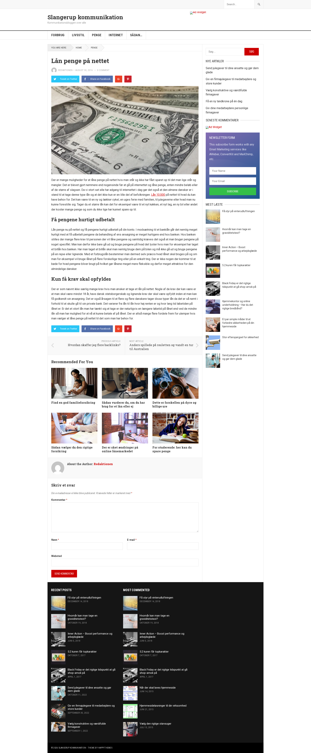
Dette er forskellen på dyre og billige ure (174, 404)
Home (79, 47)
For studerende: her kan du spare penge (172, 449)
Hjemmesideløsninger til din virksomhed (163, 705)
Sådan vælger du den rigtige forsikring (72, 449)
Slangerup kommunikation (85, 17)
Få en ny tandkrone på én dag (224, 101)
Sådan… (136, 35)
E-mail (132, 539)
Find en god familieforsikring (73, 402)
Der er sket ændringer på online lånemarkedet (120, 449)
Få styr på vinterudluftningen (238, 211)
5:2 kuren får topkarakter (236, 265)
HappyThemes (105, 748)
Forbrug (58, 35)
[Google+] (118, 79)
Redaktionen (65, 70)
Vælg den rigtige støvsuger (155, 723)
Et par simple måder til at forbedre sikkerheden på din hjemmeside (238, 323)
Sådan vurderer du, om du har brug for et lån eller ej (123, 404)
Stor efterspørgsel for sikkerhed (240, 337)
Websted (56, 556)
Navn (55, 539)
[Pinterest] (128, 79)
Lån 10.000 (158, 194)
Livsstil (78, 35)
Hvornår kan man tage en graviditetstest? (82, 617)
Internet (116, 35)
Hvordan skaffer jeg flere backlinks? (94, 345)
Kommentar (59, 499)
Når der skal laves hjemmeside (158, 687)
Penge (96, 35)
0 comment (103, 70)
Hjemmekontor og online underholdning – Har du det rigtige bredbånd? (237, 305)
